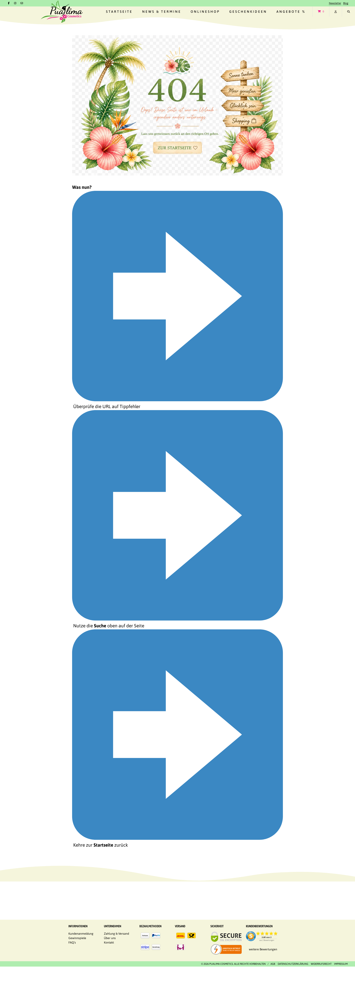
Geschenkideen (248, 11)
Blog (345, 3)
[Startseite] (61, 11)
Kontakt (109, 942)
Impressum (341, 963)
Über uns (110, 938)
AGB (273, 963)
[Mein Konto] (335, 11)
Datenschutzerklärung (293, 963)
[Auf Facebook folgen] (9, 3)
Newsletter (335, 3)
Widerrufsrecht (321, 963)
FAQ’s (72, 942)
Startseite (119, 11)
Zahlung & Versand (116, 933)
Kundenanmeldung (80, 933)
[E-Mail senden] (22, 3)
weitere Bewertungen (263, 949)
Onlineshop (205, 11)
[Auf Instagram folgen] (15, 3)
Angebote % (291, 11)
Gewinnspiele (77, 938)
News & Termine (161, 11)
